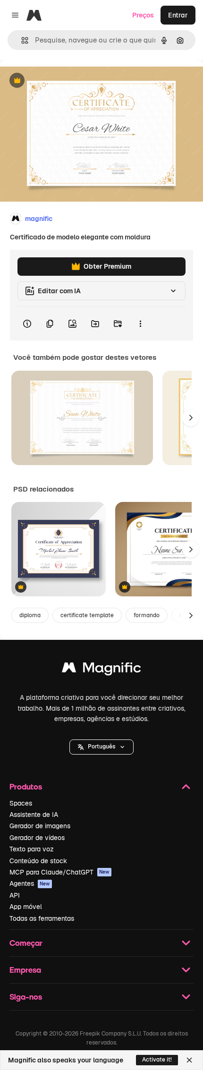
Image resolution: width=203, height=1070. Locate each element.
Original (60, 80)
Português (101, 746)
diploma (30, 615)
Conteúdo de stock (38, 861)
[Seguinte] (190, 418)
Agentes (29, 883)
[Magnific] (101, 669)
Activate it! (157, 1059)
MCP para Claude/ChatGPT (59, 872)
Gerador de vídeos (37, 837)
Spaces (20, 803)
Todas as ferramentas (41, 918)
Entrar (178, 15)
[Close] (189, 1060)
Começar (25, 943)
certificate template (87, 615)
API (14, 895)
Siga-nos (25, 997)
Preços (143, 15)
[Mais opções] (140, 323)
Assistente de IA (33, 814)
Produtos (25, 786)
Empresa (25, 970)
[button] (101, 747)
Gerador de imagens (39, 826)
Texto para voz (31, 849)
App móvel (25, 906)
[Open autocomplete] (21, 40)
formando (147, 615)
